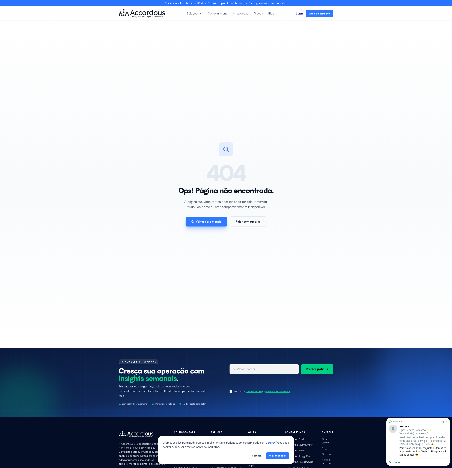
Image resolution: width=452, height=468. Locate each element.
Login (299, 13)
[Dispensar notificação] (418, 418)
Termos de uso (254, 391)
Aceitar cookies (278, 455)
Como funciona (218, 13)
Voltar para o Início (209, 221)
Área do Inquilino (319, 13)
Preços (258, 13)
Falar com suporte (248, 221)
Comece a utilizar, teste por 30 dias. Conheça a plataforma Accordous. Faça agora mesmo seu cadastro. (226, 3)
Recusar (256, 455)
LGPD (271, 442)
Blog (271, 13)
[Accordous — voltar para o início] (142, 13)
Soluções (192, 13)
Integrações (240, 13)
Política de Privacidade (277, 391)
